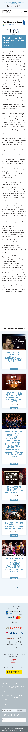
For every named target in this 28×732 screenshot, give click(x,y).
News (16, 700)
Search (17, 697)
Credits (5, 704)
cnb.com (4, 224)
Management (7, 695)
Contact (5, 700)
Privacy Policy (6, 730)
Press (4, 702)
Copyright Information (19, 730)
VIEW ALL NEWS (14, 587)
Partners (18, 695)
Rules (4, 697)
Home (16, 702)
